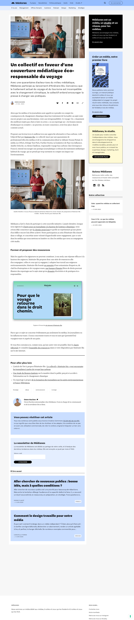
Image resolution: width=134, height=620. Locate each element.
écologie (54, 390)
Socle (65, 3)
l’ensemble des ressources (39, 348)
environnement (40, 390)
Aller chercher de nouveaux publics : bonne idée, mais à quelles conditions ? (46, 483)
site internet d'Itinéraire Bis (53, 325)
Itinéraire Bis (29, 137)
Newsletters (42, 3)
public (78, 501)
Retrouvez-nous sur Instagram (99, 615)
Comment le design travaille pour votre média (43, 517)
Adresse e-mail (18, 453)
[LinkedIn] (94, 185)
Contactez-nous (94, 609)
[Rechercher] (105, 3)
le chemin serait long (41, 230)
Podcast (56, 8)
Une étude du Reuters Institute (25, 373)
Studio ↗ (79, 3)
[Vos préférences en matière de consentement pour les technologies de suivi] (130, 616)
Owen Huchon (20, 102)
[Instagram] (99, 185)
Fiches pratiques (55, 3)
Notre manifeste (94, 612)
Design (63, 8)
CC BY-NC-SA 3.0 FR (71, 421)
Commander (101, 116)
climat (27, 390)
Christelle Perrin (20, 535)
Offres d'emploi (36, 8)
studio (107, 22)
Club (71, 3)
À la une (14, 8)
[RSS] (103, 185)
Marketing (72, 8)
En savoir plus (97, 42)
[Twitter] (37, 399)
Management (23, 8)
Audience (47, 8)
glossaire (51, 271)
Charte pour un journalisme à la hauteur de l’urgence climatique (49, 227)
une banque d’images (53, 268)
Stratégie (81, 8)
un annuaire (49, 266)
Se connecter (116, 3)
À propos (33, 3)
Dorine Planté (19, 500)
